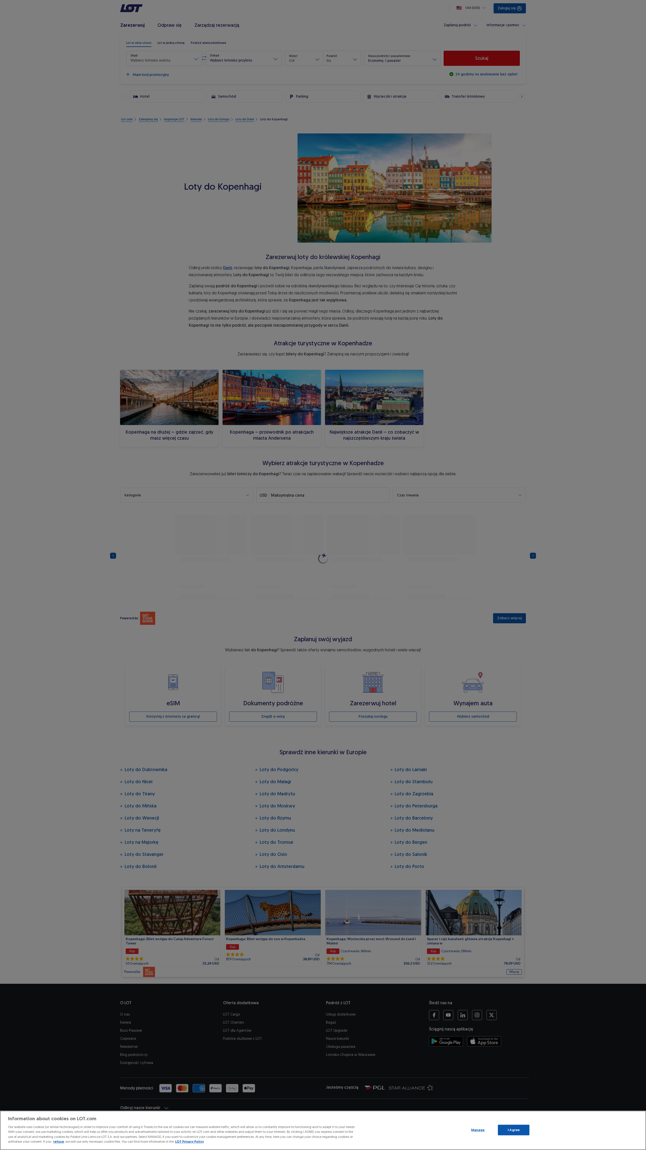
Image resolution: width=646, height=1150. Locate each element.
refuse (58, 1141)
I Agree (514, 1130)
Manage (478, 1130)
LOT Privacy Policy (189, 1141)
